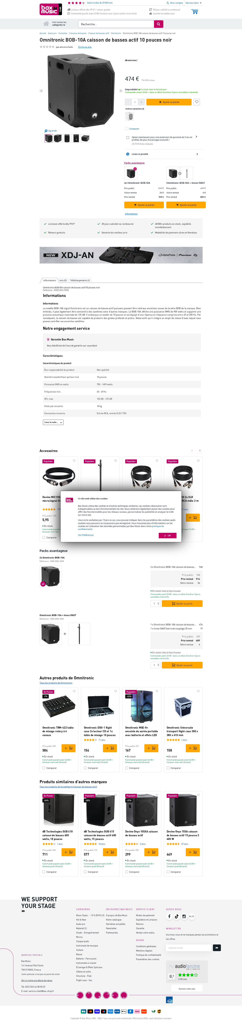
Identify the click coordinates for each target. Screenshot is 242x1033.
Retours (140, 923)
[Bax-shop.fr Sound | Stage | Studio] (51, 9)
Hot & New (81, 919)
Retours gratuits (56, 232)
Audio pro (80, 923)
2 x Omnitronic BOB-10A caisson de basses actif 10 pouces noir (173, 566)
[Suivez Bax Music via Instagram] (184, 916)
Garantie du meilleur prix (164, 13)
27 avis (184, 843)
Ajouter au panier (184, 603)
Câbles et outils (83, 971)
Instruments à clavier (86, 962)
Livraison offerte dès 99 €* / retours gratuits (90, 9)
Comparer (51, 537)
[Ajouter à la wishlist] (197, 101)
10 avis (101, 843)
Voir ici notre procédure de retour (36, 980)
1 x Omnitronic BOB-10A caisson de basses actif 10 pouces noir (173, 624)
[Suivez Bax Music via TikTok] (176, 916)
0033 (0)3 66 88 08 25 (35, 986)
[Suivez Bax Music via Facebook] (169, 916)
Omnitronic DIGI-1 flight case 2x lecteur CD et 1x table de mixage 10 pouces (100, 731)
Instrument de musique (87, 945)
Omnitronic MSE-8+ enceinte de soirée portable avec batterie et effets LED (141, 731)
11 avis (184, 509)
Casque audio (82, 941)
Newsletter (111, 928)
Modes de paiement (145, 915)
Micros (79, 936)
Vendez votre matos (145, 932)
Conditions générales (146, 946)
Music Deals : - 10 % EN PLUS (90, 915)
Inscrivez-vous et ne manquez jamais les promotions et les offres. (192, 936)
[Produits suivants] (200, 450)
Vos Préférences (86, 535)
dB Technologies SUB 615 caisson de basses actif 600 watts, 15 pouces (100, 835)
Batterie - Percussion (86, 958)
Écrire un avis (85, 46)
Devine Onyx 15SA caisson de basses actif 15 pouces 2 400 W (183, 835)
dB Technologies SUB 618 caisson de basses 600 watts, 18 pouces (57, 835)
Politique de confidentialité (148, 954)
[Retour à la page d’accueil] (46, 23)
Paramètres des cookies (147, 959)
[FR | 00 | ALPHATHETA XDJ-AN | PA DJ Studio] (121, 255)
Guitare (79, 949)
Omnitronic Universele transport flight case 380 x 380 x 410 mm (182, 731)
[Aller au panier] (194, 10)
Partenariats (112, 932)
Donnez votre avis (187, 989)
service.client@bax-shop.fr (41, 991)
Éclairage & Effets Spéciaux (89, 967)
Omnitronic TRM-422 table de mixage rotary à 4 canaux (58, 731)
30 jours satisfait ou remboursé (166, 9)
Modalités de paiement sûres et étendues (176, 232)
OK (169, 535)
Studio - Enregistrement (87, 932)
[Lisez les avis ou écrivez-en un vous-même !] (47, 46)
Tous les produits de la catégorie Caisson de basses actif (68, 786)
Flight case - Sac (84, 980)
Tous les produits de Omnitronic (56, 682)
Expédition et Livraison (146, 919)
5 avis (143, 843)
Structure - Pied (83, 975)
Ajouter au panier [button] (171, 102)
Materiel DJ (81, 928)
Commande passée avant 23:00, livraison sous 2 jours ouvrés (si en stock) (104, 13)
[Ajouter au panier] (193, 518)
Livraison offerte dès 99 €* (61, 223)
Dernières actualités (115, 923)
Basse (79, 954)
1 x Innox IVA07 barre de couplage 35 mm (171, 628)
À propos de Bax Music (117, 915)
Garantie (140, 928)
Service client (145, 909)
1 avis (184, 739)
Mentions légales (144, 950)
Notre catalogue (113, 919)
